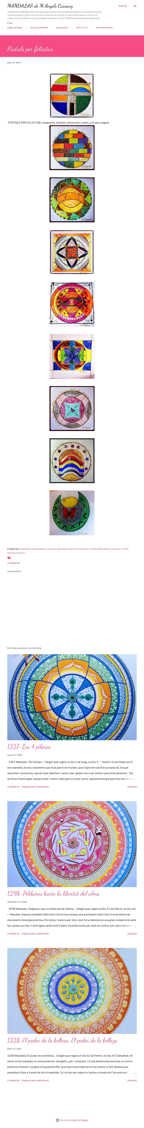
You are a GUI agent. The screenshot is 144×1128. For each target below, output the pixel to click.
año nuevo (63, 549)
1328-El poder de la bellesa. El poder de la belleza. (63, 1040)
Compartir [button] (13, 563)
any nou (52, 549)
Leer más (132, 787)
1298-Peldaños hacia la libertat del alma (53, 893)
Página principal (14, 27)
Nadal (107, 549)
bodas (84, 549)
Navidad (115, 549)
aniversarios (39, 549)
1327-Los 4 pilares (28, 746)
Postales (12, 553)
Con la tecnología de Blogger (73, 1120)
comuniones (96, 549)
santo (21, 553)
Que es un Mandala (39, 27)
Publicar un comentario (35, 787)
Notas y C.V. (82, 27)
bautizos (75, 549)
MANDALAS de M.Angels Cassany (40, 6)
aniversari (25, 549)
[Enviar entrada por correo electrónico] (9, 558)
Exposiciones (62, 27)
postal (125, 549)
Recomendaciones (104, 27)
